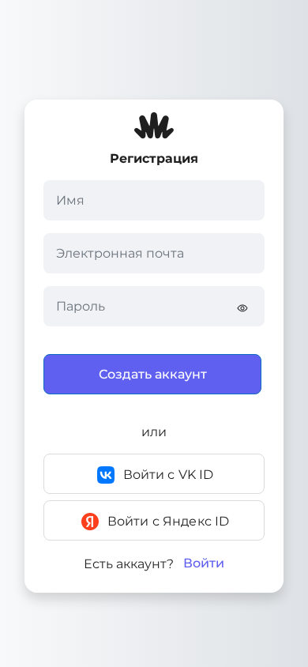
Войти (203, 563)
